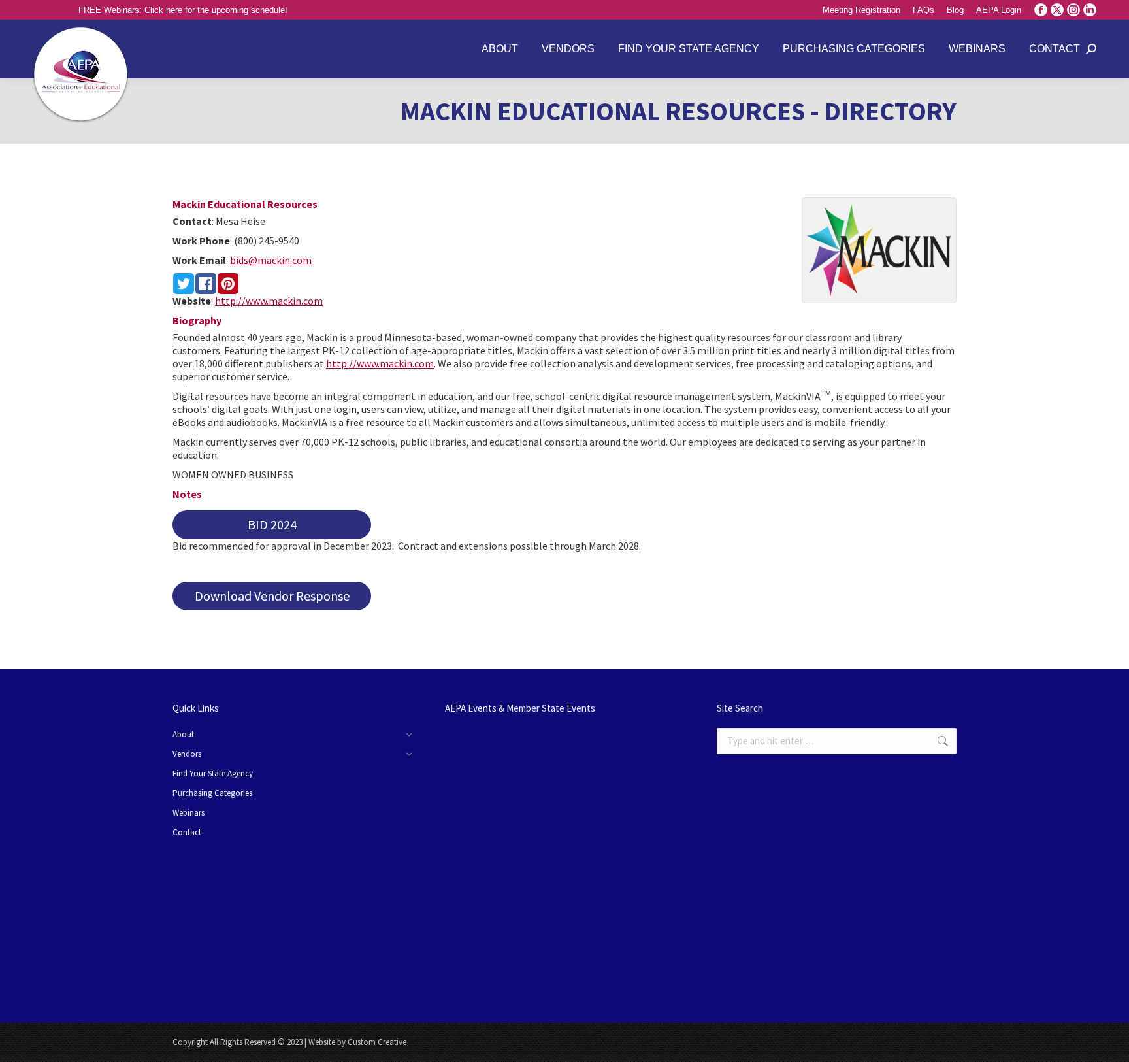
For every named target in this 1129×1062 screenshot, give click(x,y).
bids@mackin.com (271, 260)
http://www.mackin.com (269, 300)
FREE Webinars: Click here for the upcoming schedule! (182, 10)
